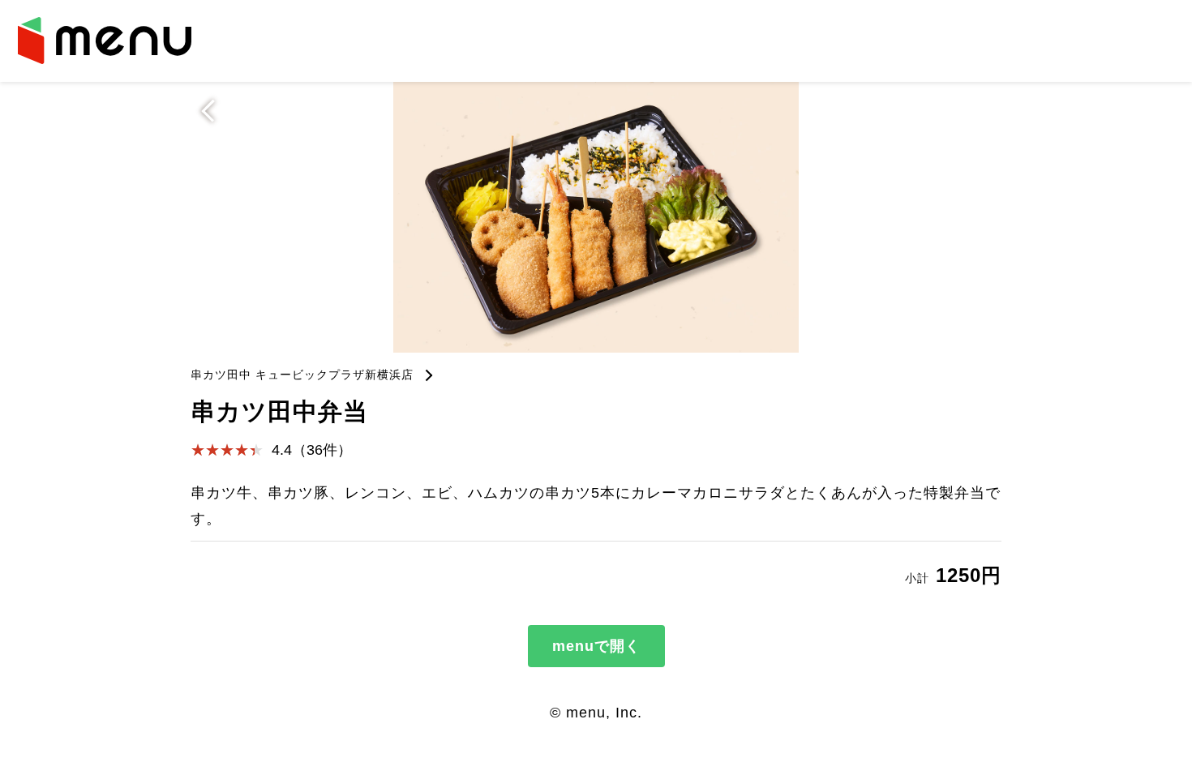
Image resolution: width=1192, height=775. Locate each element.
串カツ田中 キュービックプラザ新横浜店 (302, 374)
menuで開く (596, 646)
